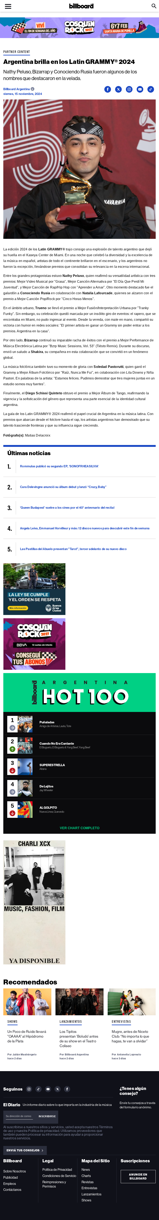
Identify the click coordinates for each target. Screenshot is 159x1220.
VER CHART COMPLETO (79, 828)
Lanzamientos (71, 1021)
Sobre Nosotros (14, 1171)
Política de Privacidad (57, 1170)
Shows (12, 1021)
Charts (86, 1176)
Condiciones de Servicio (59, 1176)
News (86, 1170)
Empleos (9, 1184)
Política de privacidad (43, 1131)
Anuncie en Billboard (138, 1176)
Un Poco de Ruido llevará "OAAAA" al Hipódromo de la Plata (26, 1036)
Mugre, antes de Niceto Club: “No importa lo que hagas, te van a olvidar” (130, 1036)
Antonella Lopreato (129, 1054)
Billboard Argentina (17, 89)
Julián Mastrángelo (24, 1054)
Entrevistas (121, 1021)
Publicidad (10, 1177)
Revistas (88, 1182)
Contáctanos (12, 1190)
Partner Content (16, 52)
